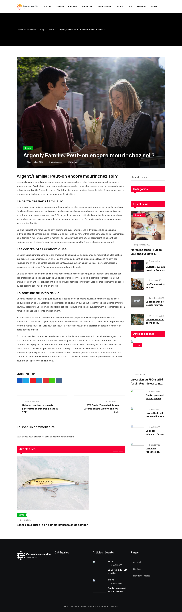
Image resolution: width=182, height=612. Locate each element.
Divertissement (104, 6)
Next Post (111, 402)
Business (72, 6)
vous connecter (36, 436)
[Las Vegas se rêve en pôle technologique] (137, 284)
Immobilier (87, 6)
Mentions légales (141, 575)
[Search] (164, 6)
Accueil (47, 6)
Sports (153, 6)
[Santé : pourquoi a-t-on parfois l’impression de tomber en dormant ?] (137, 395)
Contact (137, 569)
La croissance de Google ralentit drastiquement (155, 305)
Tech (130, 6)
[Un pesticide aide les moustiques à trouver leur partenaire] (137, 413)
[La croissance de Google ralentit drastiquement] (137, 301)
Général (60, 6)
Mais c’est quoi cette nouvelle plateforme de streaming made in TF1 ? (40, 408)
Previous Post (32, 402)
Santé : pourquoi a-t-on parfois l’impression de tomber (52, 524)
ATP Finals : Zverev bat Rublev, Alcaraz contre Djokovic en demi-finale (101, 408)
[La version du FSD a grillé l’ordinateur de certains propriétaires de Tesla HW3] (148, 355)
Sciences (141, 6)
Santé (120, 6)
